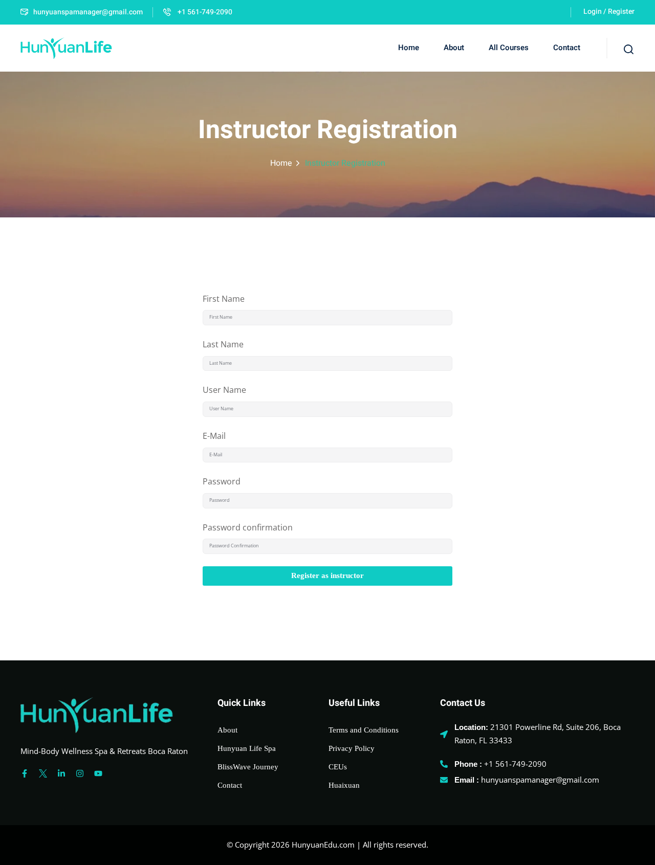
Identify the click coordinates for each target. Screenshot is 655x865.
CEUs (338, 767)
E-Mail (214, 435)
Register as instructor (327, 575)
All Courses (509, 47)
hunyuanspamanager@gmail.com (88, 12)
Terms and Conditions (364, 730)
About (454, 47)
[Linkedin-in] (61, 773)
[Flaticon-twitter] (43, 773)
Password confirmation (248, 527)
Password (222, 481)
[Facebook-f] (24, 773)
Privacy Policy (352, 748)
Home (408, 47)
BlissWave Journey (247, 767)
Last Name (223, 344)
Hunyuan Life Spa (246, 748)
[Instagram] (80, 773)
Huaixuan (344, 785)
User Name (224, 389)
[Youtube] (98, 773)
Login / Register (609, 11)
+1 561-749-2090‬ (204, 12)
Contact (566, 47)
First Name (224, 298)
